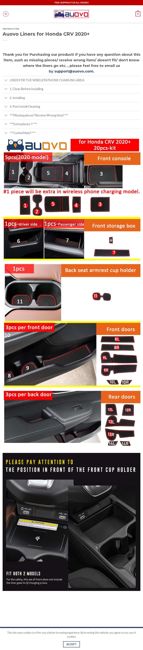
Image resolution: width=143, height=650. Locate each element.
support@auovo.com (73, 71)
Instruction (11, 29)
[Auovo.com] (71, 14)
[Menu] (6, 14)
